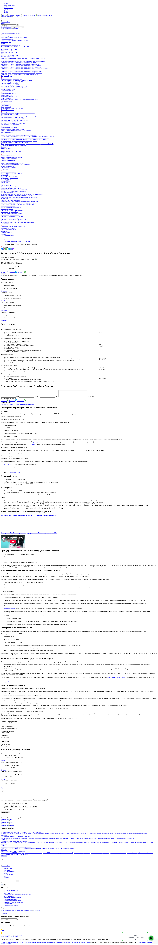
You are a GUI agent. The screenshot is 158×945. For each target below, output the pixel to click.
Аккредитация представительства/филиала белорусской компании (19, 74)
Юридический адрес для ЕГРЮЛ (10, 84)
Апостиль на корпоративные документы (12, 213)
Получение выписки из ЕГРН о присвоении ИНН (15, 189)
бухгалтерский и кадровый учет (21, 469)
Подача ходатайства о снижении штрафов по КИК (15, 120)
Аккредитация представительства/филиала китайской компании (19, 62)
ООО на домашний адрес (8, 89)
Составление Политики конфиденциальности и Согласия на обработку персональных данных (27, 136)
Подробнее (4, 291)
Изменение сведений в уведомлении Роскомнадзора (15, 142)
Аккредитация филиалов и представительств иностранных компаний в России (23, 58)
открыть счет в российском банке (116, 677)
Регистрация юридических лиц (12, 897)
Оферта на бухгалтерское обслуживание (12, 942)
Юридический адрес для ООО (9, 83)
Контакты (6, 12)
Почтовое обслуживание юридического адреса (14, 86)
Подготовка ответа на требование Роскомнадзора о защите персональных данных (24, 139)
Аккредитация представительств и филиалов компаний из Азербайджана (21, 71)
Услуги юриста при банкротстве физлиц (12, 151)
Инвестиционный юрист (8, 206)
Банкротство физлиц (6, 148)
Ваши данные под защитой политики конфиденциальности (17, 404)
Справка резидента (6, 185)
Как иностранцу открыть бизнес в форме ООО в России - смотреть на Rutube (28, 515)
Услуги (3, 23)
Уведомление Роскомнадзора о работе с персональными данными (19, 135)
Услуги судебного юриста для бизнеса (11, 157)
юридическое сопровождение (25, 587)
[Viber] (4, 249)
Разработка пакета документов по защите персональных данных (19, 141)
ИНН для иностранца (7, 192)
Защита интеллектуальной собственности (12, 129)
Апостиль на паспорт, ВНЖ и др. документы (13, 219)
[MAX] (13, 249)
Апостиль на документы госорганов (11, 218)
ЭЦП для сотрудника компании (9, 178)
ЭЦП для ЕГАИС (5, 181)
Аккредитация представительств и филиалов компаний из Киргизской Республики (24, 68)
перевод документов (38, 442)
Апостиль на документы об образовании (12, 210)
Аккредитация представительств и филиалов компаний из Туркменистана (21, 65)
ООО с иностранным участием (9, 52)
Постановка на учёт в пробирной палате (12, 186)
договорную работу (14, 472)
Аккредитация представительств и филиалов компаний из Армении (20, 70)
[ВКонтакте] (2, 249)
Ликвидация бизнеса (6, 101)
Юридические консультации (9, 167)
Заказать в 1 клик (5, 402)
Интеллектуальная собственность (10, 124)
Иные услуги (4, 182)
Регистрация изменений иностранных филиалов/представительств (19, 99)
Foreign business (5, 223)
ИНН (27, 444)
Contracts (3, 234)
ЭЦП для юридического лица (9, 176)
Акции (6, 3)
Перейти (3, 760)
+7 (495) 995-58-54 (6, 27)
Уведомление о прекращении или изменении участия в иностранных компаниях (23, 116)
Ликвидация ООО (6, 104)
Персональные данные (7, 132)
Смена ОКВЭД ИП (6, 98)
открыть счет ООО (9, 464)
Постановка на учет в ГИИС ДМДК (11, 188)
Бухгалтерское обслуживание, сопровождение (14, 37)
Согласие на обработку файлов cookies (79, 942)
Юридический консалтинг (8, 166)
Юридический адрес (6, 76)
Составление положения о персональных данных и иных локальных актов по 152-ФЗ (25, 138)
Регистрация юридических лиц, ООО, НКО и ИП (15, 46)
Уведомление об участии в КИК (10, 114)
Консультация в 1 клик (17, 27)
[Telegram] (11, 249)
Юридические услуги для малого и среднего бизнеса (15, 164)
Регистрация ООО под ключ (9, 49)
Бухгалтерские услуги (7, 39)
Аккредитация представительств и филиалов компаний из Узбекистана (21, 67)
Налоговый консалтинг (7, 110)
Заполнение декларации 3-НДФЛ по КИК (12, 118)
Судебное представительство (9, 152)
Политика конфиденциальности (33, 942)
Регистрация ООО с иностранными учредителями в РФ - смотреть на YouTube (29, 533)
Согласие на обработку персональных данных (55, 942)
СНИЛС (33, 444)
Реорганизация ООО (6, 95)
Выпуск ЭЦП (4, 169)
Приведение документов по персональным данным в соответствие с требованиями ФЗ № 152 (27, 144)
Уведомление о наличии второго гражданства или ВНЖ (16, 195)
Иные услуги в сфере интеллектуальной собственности (16, 130)
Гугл (39, 804)
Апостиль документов (7, 209)
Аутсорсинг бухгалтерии (8, 36)
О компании (7, 2)
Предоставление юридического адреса (11, 79)
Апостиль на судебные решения (10, 215)
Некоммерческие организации (9, 55)
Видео (5, 11)
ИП (2, 53)
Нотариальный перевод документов (11, 207)
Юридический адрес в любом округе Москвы (13, 87)
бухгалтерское (12, 587)
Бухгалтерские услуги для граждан (10, 45)
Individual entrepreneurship (8, 228)
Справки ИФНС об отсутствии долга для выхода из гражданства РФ (20, 197)
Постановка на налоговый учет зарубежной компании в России (19, 203)
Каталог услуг (8, 868)
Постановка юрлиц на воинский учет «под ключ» (15, 220)
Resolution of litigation (7, 232)
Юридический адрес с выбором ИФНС (12, 82)
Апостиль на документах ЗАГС (9, 212)
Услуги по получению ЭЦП (8, 172)
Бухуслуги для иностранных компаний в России (14, 40)
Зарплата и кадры (6, 42)
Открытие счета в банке (7, 56)
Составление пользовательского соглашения (13, 145)
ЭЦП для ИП (4, 175)
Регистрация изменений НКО (9, 96)
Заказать (3, 274)
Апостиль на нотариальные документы (12, 216)
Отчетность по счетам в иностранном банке (13, 123)
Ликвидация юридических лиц (12, 900)
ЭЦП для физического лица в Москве (11, 173)
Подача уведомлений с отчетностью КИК (12, 117)
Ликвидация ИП (5, 105)
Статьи (6, 9)
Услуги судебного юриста (8, 155)
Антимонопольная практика (9, 158)
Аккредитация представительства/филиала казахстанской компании (20, 64)
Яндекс (35, 804)
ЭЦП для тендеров (6, 179)
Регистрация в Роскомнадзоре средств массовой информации (18, 222)
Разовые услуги (5, 43)
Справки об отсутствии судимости (10, 200)
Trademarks (4, 231)
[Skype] (9, 249)
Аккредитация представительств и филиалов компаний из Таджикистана (21, 73)
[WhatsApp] (6, 249)
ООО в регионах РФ (6, 50)
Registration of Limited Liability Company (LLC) (13, 226)
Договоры (3, 147)
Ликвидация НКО (6, 107)
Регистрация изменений (7, 90)
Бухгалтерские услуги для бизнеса (10, 33)
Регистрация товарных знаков (9, 127)
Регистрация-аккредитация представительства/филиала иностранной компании (23, 61)
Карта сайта (4, 913)
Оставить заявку (5, 812)
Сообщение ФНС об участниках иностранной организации (17, 204)
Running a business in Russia (8, 229)
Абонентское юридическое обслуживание (12, 163)
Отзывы (6, 6)
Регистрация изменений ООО (9, 93)
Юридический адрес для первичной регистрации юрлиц (16, 80)
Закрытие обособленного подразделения (12, 108)
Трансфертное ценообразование (10, 121)
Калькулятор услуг (9, 5)
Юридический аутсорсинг (8, 160)
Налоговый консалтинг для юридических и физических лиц (18, 113)
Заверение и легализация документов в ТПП (13, 191)
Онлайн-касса (4, 198)
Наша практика (8, 8)
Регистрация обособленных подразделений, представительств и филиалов (22, 194)
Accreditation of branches (7, 235)
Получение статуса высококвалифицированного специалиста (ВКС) (20, 201)
